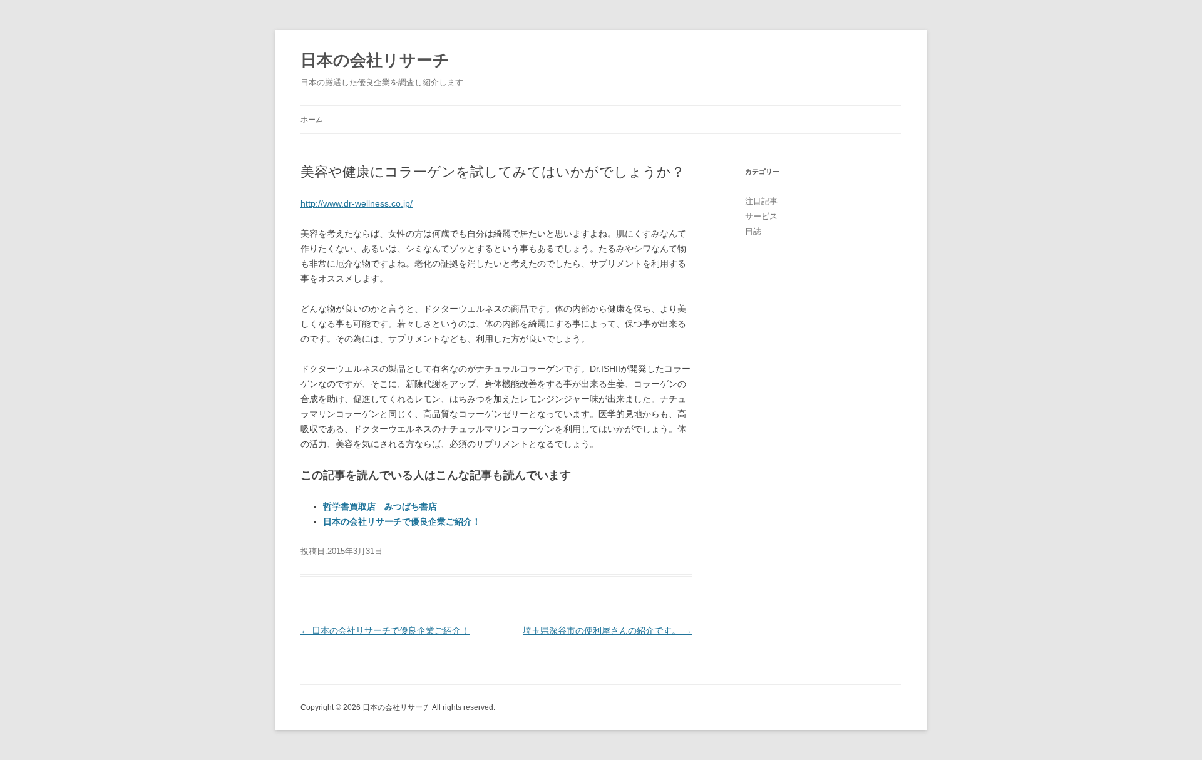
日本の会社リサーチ (374, 60)
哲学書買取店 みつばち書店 (380, 506)
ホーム (311, 119)
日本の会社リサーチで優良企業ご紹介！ (402, 521)
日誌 (753, 231)
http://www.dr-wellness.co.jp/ (356, 203)
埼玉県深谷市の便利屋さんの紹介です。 (607, 630)
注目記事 (761, 201)
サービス (761, 216)
